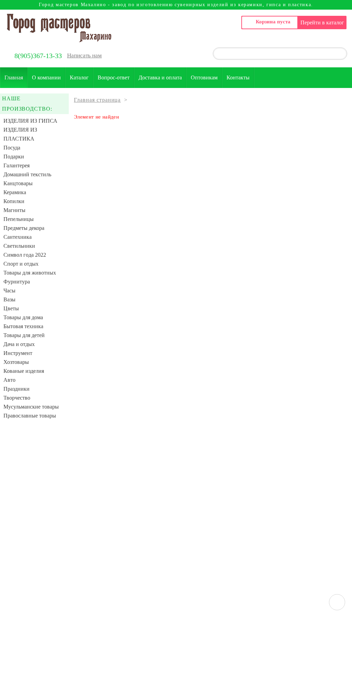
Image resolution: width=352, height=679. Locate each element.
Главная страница (97, 100)
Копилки (13, 201)
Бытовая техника (23, 326)
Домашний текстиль (27, 174)
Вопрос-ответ (114, 77)
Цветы (11, 308)
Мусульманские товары (31, 407)
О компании (46, 77)
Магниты (14, 210)
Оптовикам (204, 77)
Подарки (13, 156)
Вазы (9, 299)
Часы (9, 290)
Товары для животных (29, 273)
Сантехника (17, 237)
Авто (9, 380)
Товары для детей (24, 335)
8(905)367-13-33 (38, 55)
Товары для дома (23, 317)
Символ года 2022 (24, 255)
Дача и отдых (19, 344)
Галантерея (16, 165)
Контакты (238, 77)
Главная (13, 77)
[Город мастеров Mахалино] (59, 28)
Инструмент (17, 353)
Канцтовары (18, 183)
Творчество (16, 398)
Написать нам (84, 56)
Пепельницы (18, 219)
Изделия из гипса (30, 121)
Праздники (16, 389)
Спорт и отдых (20, 264)
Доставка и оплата (160, 77)
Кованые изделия (23, 371)
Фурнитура (16, 282)
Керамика (14, 192)
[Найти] (337, 54)
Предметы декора (23, 228)
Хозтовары (16, 362)
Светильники (19, 246)
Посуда (11, 148)
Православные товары (29, 416)
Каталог (79, 77)
